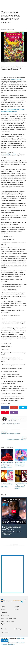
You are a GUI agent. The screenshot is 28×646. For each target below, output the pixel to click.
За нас (3, 606)
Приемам (5, 640)
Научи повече (20, 638)
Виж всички (5, 632)
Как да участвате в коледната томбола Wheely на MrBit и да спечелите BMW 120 (7, 464)
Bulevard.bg (4, 629)
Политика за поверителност (8, 644)
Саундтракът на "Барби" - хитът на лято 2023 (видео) (20, 464)
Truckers (5, 154)
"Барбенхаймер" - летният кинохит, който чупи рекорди (7, 484)
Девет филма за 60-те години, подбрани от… (11, 433)
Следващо (23, 437)
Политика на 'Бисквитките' (8, 621)
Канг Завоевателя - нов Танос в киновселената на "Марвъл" (12, 530)
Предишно (4, 431)
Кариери (17, 606)
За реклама (4, 612)
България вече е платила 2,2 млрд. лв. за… (17, 439)
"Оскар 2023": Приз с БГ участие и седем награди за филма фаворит (21, 485)
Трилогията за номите (16, 79)
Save (5, 411)
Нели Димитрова (16, 419)
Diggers (10, 154)
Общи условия (20, 642)
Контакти (17, 609)
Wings (14, 154)
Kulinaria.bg (18, 629)
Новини (3, 609)
